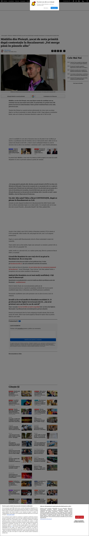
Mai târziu (46, 8)
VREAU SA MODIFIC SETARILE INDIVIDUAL (79, 521)
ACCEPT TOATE (79, 517)
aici (11, 526)
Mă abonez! (54, 8)
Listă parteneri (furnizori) (46, 519)
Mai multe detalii (10, 514)
